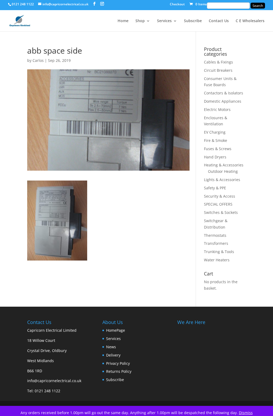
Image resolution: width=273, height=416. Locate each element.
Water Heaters (217, 259)
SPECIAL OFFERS (218, 204)
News (111, 346)
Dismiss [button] (246, 412)
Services (164, 21)
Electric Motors (217, 109)
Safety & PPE (215, 187)
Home (123, 21)
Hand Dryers (215, 156)
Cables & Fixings (218, 62)
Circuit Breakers (218, 70)
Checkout (177, 4)
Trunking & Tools (219, 251)
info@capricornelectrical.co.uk (54, 380)
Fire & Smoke (215, 140)
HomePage (115, 330)
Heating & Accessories (223, 164)
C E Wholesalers (250, 21)
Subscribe (193, 21)
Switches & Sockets (221, 212)
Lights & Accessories (222, 179)
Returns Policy (118, 371)
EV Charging (215, 132)
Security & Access (219, 196)
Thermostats (215, 235)
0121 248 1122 (47, 390)
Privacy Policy (118, 363)
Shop (140, 21)
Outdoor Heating (223, 171)
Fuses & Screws (217, 148)
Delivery (113, 355)
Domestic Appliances (222, 101)
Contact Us (219, 21)
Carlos (38, 60)
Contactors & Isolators (223, 92)
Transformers (216, 243)
